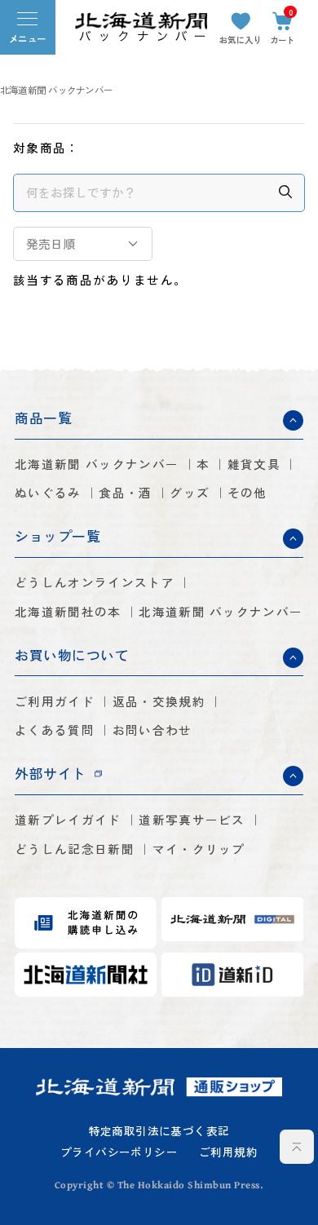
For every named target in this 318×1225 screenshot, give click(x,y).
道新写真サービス (192, 820)
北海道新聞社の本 (68, 612)
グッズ (190, 493)
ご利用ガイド (55, 702)
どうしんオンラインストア (94, 583)
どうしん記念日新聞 (75, 849)
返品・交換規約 (159, 702)
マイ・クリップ (198, 849)
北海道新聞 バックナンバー (56, 90)
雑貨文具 (253, 464)
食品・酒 (125, 493)
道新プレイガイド (68, 820)
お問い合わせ (152, 730)
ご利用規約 (228, 1152)
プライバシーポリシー (119, 1152)
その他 (247, 493)
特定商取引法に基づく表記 (159, 1131)
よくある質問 (55, 730)
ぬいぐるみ (48, 493)
